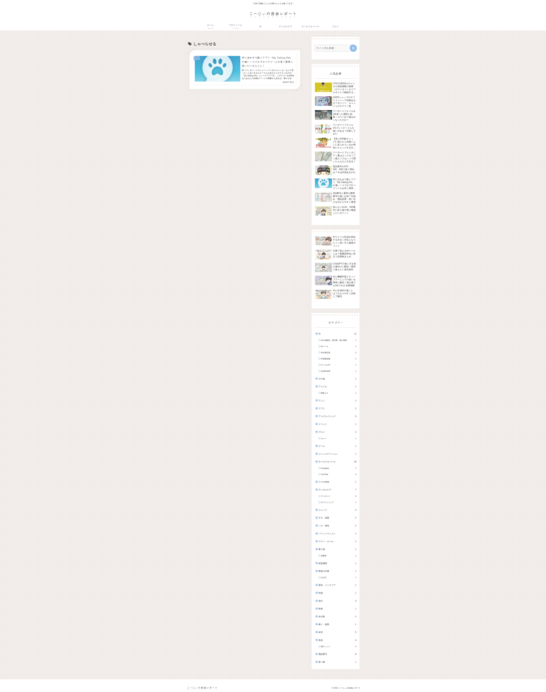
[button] (353, 48)
